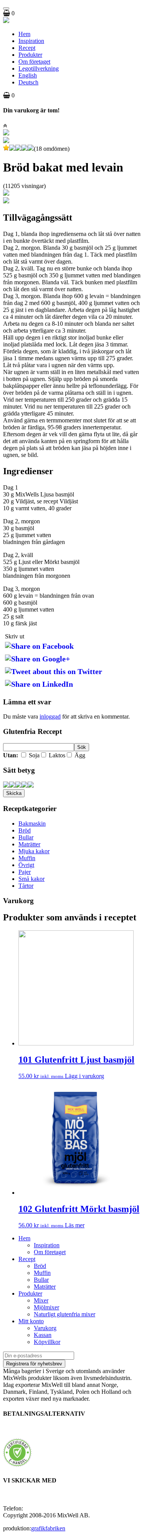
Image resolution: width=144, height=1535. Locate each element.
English (27, 75)
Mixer (41, 1300)
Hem (24, 34)
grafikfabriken (48, 1528)
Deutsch (28, 82)
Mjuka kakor (34, 851)
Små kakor (31, 878)
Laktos (56, 755)
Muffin (26, 858)
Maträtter (29, 844)
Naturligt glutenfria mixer (64, 1314)
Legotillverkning (38, 68)
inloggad (50, 716)
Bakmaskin (32, 823)
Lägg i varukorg (84, 1076)
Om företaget (34, 61)
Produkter (30, 54)
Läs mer (74, 1225)
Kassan (42, 1335)
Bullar (25, 837)
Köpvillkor (47, 1342)
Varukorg (45, 1328)
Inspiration (31, 41)
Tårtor (25, 885)
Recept (26, 48)
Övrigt (26, 865)
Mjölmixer (46, 1307)
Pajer (24, 872)
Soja (33, 755)
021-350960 (39, 1508)
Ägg (79, 755)
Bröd (24, 830)
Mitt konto (31, 1321)
